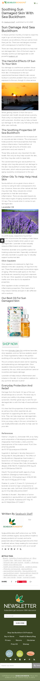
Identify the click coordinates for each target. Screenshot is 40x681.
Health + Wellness (31, 562)
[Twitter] (14, 582)
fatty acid (17, 560)
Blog (34, 558)
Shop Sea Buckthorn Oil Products (20, 632)
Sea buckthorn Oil (29, 571)
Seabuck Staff (9, 22)
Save (24, 582)
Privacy (8, 640)
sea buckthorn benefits (12, 571)
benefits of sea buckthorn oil (20, 558)
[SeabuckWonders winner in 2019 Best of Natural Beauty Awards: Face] (9, 653)
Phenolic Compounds (12, 569)
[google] (29, 582)
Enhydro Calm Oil (15, 351)
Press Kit (14, 644)
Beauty (5, 558)
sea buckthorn (26, 569)
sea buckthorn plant (11, 573)
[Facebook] (10, 582)
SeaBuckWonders (10, 575)
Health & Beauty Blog (27, 636)
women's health (29, 577)
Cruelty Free (8, 560)
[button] (36, 3)
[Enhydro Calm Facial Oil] (20, 321)
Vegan (19, 577)
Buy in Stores (9, 636)
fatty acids (27, 560)
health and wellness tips (13, 565)
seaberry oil (13, 56)
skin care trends (10, 577)
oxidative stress (31, 567)
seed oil (21, 575)
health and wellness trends (14, 567)
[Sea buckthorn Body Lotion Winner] (30, 653)
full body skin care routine (13, 562)
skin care (29, 575)
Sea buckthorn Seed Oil (29, 573)
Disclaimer (31, 640)
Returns (19, 640)
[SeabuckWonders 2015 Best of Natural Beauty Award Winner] (19, 653)
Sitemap (26, 644)
